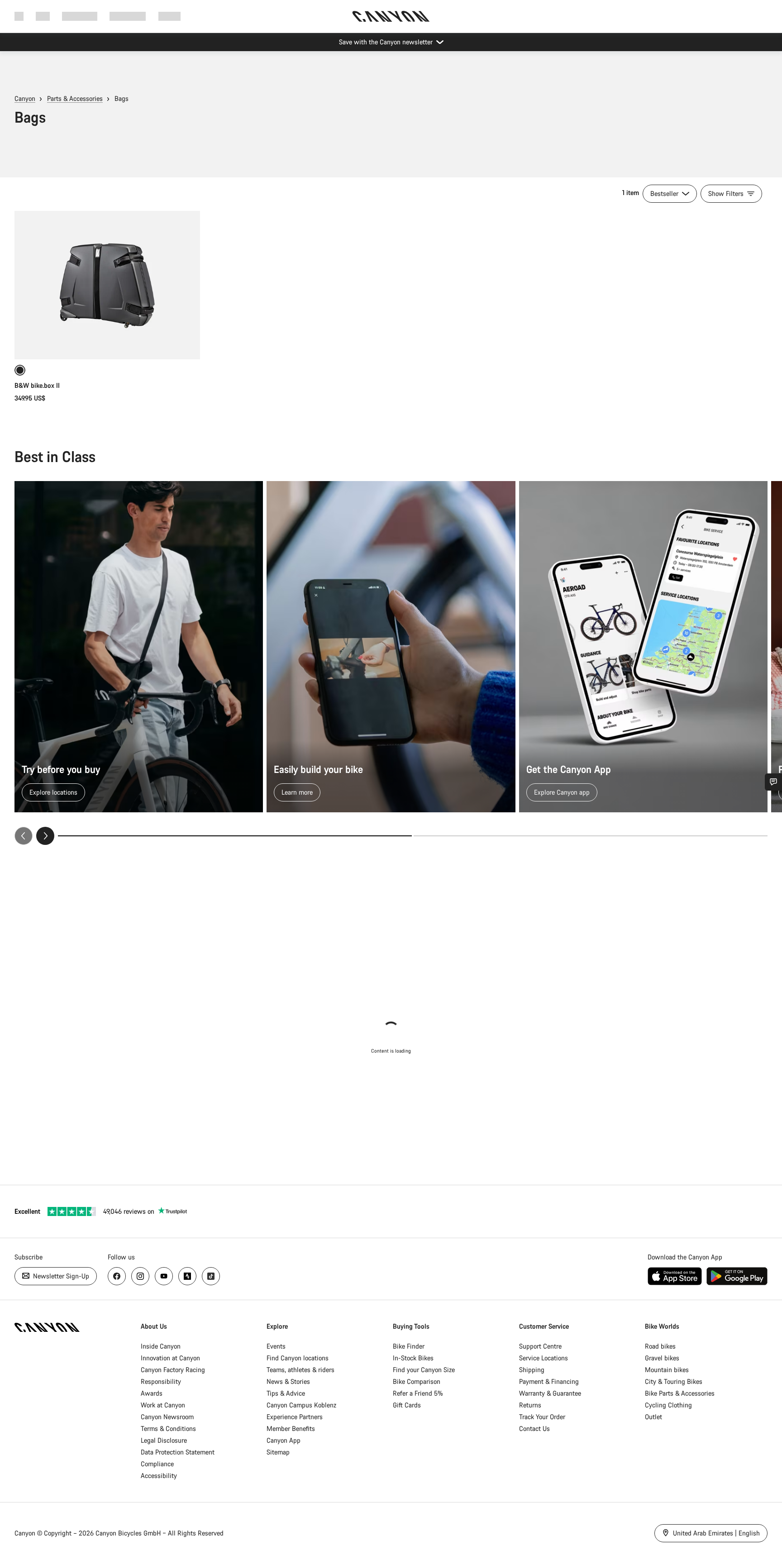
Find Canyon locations (298, 1358)
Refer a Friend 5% (418, 1393)
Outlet (653, 1416)
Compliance (157, 1463)
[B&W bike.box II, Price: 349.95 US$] (107, 285)
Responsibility (161, 1381)
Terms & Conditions (168, 1428)
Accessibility (159, 1475)
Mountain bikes (667, 1369)
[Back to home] (391, 16)
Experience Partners (295, 1416)
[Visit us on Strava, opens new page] (187, 1276)
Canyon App (283, 1440)
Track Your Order (542, 1416)
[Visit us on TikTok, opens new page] (211, 1276)
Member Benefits (291, 1428)
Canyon (24, 98)
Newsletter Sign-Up (60, 1276)
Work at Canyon (163, 1405)
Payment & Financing (549, 1381)
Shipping (531, 1369)
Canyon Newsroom (167, 1416)
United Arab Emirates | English (715, 1533)
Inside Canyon (161, 1346)
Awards (151, 1393)
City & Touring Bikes (673, 1381)
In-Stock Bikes (413, 1358)
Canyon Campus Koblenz (301, 1405)
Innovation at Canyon (170, 1358)
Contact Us (534, 1428)
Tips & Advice (286, 1393)
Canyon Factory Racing (173, 1369)
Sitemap (278, 1452)
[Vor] (45, 836)
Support (169, 16)
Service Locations (543, 1358)
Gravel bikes (662, 1358)
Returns (530, 1405)
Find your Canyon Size (424, 1369)
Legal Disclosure (164, 1440)
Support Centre (540, 1346)
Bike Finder (408, 1346)
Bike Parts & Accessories (680, 1393)
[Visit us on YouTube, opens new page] (164, 1276)
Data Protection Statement (178, 1452)
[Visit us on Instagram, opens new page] (140, 1276)
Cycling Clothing (668, 1405)
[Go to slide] (591, 835)
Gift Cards (407, 1405)
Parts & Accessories (75, 98)
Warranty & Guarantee (550, 1393)
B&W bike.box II (37, 385)
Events (276, 1346)
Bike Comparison (416, 1381)
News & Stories (288, 1381)
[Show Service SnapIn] (773, 782)
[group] (391, 663)
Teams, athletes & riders (300, 1369)
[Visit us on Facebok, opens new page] (117, 1276)
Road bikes (660, 1346)
